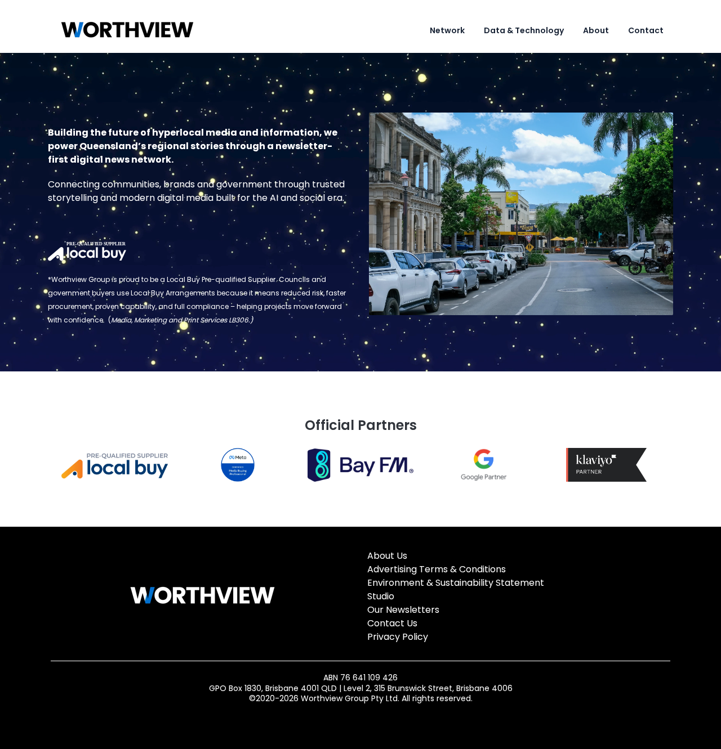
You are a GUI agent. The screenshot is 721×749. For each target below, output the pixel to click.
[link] (127, 30)
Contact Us (392, 623)
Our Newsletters (403, 609)
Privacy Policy (397, 636)
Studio (380, 596)
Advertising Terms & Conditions (436, 569)
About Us (387, 555)
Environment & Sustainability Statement (455, 582)
